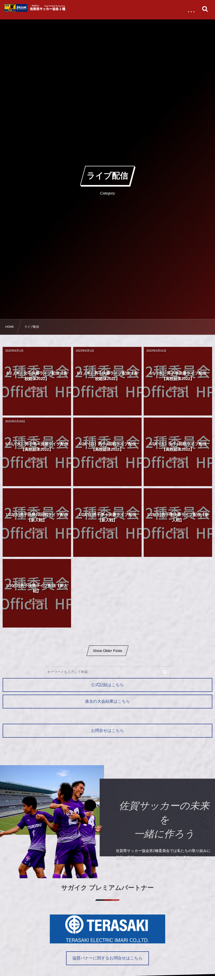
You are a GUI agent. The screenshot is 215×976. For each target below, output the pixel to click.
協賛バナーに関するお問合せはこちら (107, 958)
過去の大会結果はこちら (107, 701)
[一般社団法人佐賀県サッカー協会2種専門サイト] (35, 8)
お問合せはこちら (107, 730)
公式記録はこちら (107, 685)
